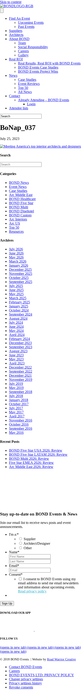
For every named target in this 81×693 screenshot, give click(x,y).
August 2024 (18, 318)
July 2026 (16, 249)
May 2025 (16, 294)
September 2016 (20, 428)
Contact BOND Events (25, 667)
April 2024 (17, 335)
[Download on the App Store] (17, 630)
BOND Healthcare (22, 199)
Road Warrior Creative (61, 659)
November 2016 (20, 420)
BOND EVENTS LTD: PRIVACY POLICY (41, 675)
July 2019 (16, 384)
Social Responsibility (33, 47)
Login (31, 104)
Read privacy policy (32, 591)
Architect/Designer (36, 543)
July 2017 (16, 408)
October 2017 (19, 404)
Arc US (14, 223)
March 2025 (17, 298)
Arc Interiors (18, 219)
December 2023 (20, 343)
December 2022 (20, 367)
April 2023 (17, 363)
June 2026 (16, 253)
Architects (16, 35)
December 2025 (20, 269)
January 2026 (18, 265)
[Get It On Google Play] (53, 630)
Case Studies (27, 80)
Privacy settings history (25, 683)
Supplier (30, 539)
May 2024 (16, 331)
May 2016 (16, 432)
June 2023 (16, 355)
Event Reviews (29, 84)
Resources (16, 231)
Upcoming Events (31, 22)
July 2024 (16, 322)
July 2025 (16, 286)
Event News (18, 187)
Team (22, 43)
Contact (14, 96)
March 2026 (17, 261)
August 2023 (18, 351)
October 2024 (19, 310)
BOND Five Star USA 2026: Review (35, 450)
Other (28, 548)
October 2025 (19, 278)
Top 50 (23, 88)
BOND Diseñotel (21, 211)
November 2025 (20, 274)
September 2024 (20, 314)
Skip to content (10, 2)
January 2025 (18, 306)
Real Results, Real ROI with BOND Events (49, 63)
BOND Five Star (21, 203)
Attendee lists (18, 108)
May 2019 (16, 388)
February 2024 (19, 339)
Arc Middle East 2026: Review (31, 467)
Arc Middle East (20, 195)
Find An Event (19, 18)
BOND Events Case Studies (38, 67)
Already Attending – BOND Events (43, 100)
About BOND (19, 39)
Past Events (26, 27)
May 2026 (16, 257)
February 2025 (19, 302)
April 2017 (17, 416)
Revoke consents (21, 687)
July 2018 (16, 396)
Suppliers (15, 31)
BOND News (19, 183)
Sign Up (7, 603)
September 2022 (20, 371)
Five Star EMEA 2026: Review (31, 463)
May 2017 (16, 412)
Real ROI (16, 59)
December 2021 (20, 375)
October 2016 (19, 424)
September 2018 (20, 392)
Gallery (23, 55)
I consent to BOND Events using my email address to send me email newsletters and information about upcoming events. (48, 585)
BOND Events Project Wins (38, 71)
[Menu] (2, 10)
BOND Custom (20, 215)
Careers (23, 51)
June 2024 (16, 327)
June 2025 (16, 290)
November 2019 (20, 379)
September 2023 (20, 347)
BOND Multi (18, 207)
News (13, 75)
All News (25, 92)
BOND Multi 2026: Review (29, 458)
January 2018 (18, 400)
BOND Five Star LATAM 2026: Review (38, 454)
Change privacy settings (26, 679)
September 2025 (20, 282)
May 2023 (16, 359)
